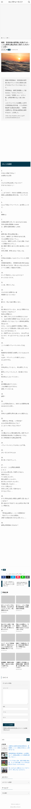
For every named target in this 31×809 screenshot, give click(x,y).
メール (4, 712)
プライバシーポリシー (15, 804)
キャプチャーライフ (15, 2)
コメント (5, 688)
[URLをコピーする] (27, 577)
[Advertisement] (15, 20)
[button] (3, 577)
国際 (9, 49)
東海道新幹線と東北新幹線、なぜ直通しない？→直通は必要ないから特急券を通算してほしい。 (19, 755)
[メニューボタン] (2, 2)
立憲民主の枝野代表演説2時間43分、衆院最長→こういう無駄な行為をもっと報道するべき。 (19, 747)
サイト (4, 717)
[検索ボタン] (29, 2)
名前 (4, 706)
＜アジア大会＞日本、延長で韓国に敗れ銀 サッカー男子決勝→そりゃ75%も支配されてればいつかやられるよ (19, 762)
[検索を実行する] (28, 739)
